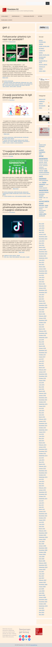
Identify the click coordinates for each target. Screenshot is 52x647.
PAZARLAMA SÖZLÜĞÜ (29, 16)
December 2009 (43, 533)
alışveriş (5, 140)
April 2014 (41, 440)
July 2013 (41, 457)
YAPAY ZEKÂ (42, 71)
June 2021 (41, 294)
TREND (4, 194)
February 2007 (42, 580)
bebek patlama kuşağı (19, 140)
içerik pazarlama (42, 177)
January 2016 (42, 395)
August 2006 (42, 586)
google (45, 162)
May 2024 (41, 243)
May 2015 (41, 412)
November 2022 (43, 273)
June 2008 (41, 556)
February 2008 (42, 563)
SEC (3, 85)
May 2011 (41, 505)
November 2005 (43, 601)
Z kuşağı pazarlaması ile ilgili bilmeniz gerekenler (17, 96)
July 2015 (41, 408)
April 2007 (41, 578)
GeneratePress (33, 645)
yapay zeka (42, 214)
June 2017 (41, 361)
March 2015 (42, 417)
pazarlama (20, 141)
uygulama (41, 212)
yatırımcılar (19, 86)
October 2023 (42, 256)
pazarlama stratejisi (42, 194)
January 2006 (42, 597)
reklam (41, 197)
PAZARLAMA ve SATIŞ (18, 193)
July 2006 (41, 588)
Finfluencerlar (23, 82)
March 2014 (42, 442)
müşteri (41, 186)
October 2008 (42, 552)
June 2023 (41, 260)
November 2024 (43, 238)
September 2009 (43, 537)
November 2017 (43, 352)
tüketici (41, 208)
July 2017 (41, 359)
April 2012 (41, 485)
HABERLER (6, 255)
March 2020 (42, 314)
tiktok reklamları (16, 256)
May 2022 (41, 279)
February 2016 (42, 393)
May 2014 (41, 438)
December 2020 (43, 305)
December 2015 (43, 397)
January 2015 (42, 421)
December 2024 (43, 236)
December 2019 (43, 320)
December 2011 (43, 492)
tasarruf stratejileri (15, 85)
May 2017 (41, 363)
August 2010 (42, 520)
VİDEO (40, 108)
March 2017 (42, 367)
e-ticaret (41, 160)
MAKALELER (25, 192)
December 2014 (43, 423)
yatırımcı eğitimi (13, 86)
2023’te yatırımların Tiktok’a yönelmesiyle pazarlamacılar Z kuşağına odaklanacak (17, 207)
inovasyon (45, 165)
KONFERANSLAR (15, 16)
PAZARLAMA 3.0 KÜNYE (6, 20)
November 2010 (43, 515)
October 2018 (42, 335)
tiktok (11, 256)
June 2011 (41, 503)
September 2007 (43, 567)
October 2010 (42, 518)
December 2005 (43, 599)
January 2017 (42, 372)
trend (46, 205)
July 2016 (41, 382)
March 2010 (42, 528)
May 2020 (41, 309)
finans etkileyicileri (16, 82)
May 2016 (41, 387)
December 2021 (43, 290)
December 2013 (43, 449)
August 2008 (42, 554)
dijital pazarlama (43, 157)
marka (44, 182)
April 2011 (41, 507)
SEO (47, 197)
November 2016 (43, 376)
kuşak (11, 141)
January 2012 (42, 490)
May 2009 (41, 543)
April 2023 (41, 264)
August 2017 (42, 356)
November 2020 (43, 307)
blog (40, 148)
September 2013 (43, 455)
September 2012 (43, 477)
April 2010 (41, 526)
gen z (28, 82)
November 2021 (43, 292)
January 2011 (42, 511)
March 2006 (42, 595)
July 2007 (41, 571)
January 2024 (42, 249)
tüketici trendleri (42, 210)
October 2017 (42, 354)
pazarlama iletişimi (44, 192)
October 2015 (42, 402)
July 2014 (41, 434)
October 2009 (42, 535)
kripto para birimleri (19, 83)
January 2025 (42, 234)
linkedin (40, 182)
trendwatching (41, 207)
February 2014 (42, 445)
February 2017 (42, 369)
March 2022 (42, 283)
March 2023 (42, 266)
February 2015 (42, 419)
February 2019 (42, 331)
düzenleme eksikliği (8, 82)
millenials (15, 141)
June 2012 (41, 481)
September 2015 (43, 404)
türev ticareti (22, 85)
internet (41, 170)
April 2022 (41, 281)
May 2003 (41, 614)
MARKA (41, 52)
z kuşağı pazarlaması (18, 142)
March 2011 (42, 509)
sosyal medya (8, 85)
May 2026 (41, 223)
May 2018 (41, 341)
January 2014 (42, 447)
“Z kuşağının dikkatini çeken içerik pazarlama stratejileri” (17, 152)
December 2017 (43, 350)
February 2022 (42, 286)
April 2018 (41, 344)
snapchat (40, 199)
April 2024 (41, 245)
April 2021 (41, 298)
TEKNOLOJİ (42, 66)
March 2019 (42, 329)
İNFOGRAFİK (42, 105)
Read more (5, 77)
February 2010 (42, 530)
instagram (41, 167)
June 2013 (41, 460)
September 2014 (43, 429)
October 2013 (42, 453)
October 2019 (42, 322)
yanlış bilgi (27, 85)
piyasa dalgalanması (28, 83)
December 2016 (43, 374)
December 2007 (43, 565)
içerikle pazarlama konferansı (44, 174)
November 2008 (43, 550)
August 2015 (42, 406)
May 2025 (41, 230)
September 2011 (43, 498)
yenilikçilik (42, 216)
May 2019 (41, 324)
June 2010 (41, 524)
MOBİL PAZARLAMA (44, 55)
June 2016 (41, 384)
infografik (40, 165)
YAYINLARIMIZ (4, 16)
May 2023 (41, 262)
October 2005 (42, 603)
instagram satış (43, 168)
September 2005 (43, 606)
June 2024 (41, 241)
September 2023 (43, 258)
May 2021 (41, 296)
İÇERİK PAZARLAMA (18, 137)
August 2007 (42, 569)
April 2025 (41, 232)
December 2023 (43, 251)
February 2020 (42, 316)
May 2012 (41, 483)
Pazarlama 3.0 (12, 9)
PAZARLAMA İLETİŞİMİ (7, 193)
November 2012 (43, 472)
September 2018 (43, 337)
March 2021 (42, 301)
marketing (42, 184)
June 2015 (41, 410)
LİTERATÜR (42, 50)
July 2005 (41, 608)
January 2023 (42, 268)
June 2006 (41, 591)
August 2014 (42, 432)
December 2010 (43, 513)
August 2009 (42, 539)
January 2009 (42, 545)
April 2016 (41, 389)
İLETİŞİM (40, 16)
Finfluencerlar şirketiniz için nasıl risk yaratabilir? (17, 38)
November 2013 (43, 451)
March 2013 (42, 464)
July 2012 (41, 479)
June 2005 (41, 610)
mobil (47, 184)
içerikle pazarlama (44, 172)
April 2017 (41, 365)
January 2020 (42, 318)
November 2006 (43, 584)
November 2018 (43, 333)
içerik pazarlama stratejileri (20, 196)
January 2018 (42, 348)
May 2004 (41, 612)
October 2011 (42, 496)
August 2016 (42, 380)
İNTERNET (41, 48)
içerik (45, 170)
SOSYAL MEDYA (10, 138)
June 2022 (41, 277)
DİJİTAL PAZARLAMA (8, 81)
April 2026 (41, 225)
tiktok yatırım (22, 256)
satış (44, 197)
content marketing (8, 196)
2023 (5, 256)
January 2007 (42, 582)
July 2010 (41, 522)
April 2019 (41, 326)
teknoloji (41, 205)
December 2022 (43, 271)
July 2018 (41, 339)
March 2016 (42, 391)
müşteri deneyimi (43, 187)
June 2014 (41, 436)
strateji (41, 203)
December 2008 (43, 548)
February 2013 (42, 466)
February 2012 (42, 487)
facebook (46, 160)
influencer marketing (43, 163)
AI (39, 143)
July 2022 (41, 275)
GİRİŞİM (41, 44)
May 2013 (41, 462)
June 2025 (41, 228)
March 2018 (42, 346)
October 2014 (42, 427)
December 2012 (43, 470)
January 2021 (42, 303)
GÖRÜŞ (41, 103)
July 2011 (41, 500)
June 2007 (41, 573)
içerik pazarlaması (43, 180)
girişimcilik (41, 162)
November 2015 (43, 399)
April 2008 (41, 558)
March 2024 (42, 247)
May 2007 (41, 576)
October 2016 (42, 378)
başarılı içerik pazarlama (42, 145)
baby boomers (11, 140)
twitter (46, 207)
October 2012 (42, 475)
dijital (40, 153)
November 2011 (43, 494)
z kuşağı (12, 142)
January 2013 (42, 468)
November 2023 (43, 253)
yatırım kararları (6, 86)
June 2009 (41, 541)
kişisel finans (12, 83)
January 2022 (42, 288)
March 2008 (42, 560)
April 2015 (41, 414)
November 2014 (43, 425)
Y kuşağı (8, 142)
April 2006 (41, 593)
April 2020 (41, 311)
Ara (26, 1)
